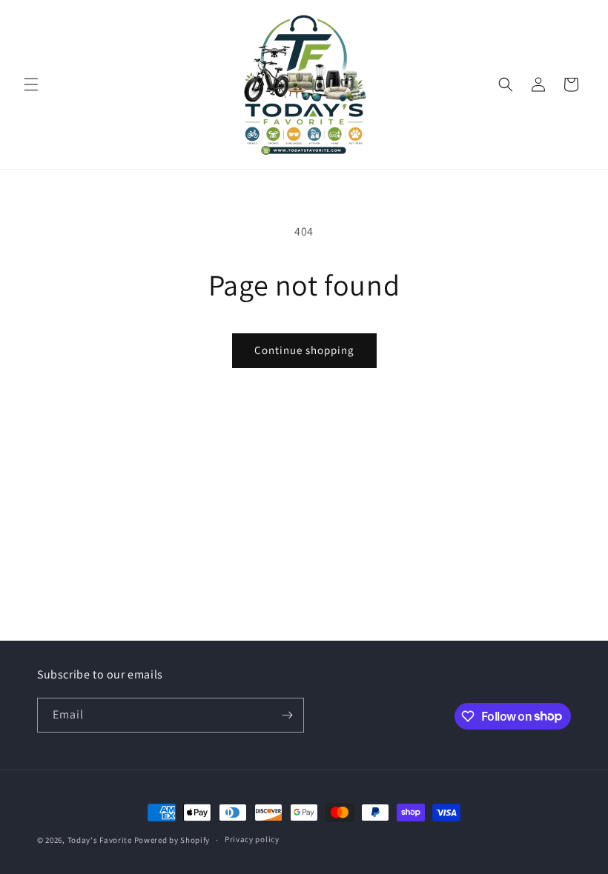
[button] (31, 84)
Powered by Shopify (172, 840)
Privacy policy (252, 839)
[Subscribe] (287, 715)
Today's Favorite (99, 840)
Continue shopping (304, 350)
